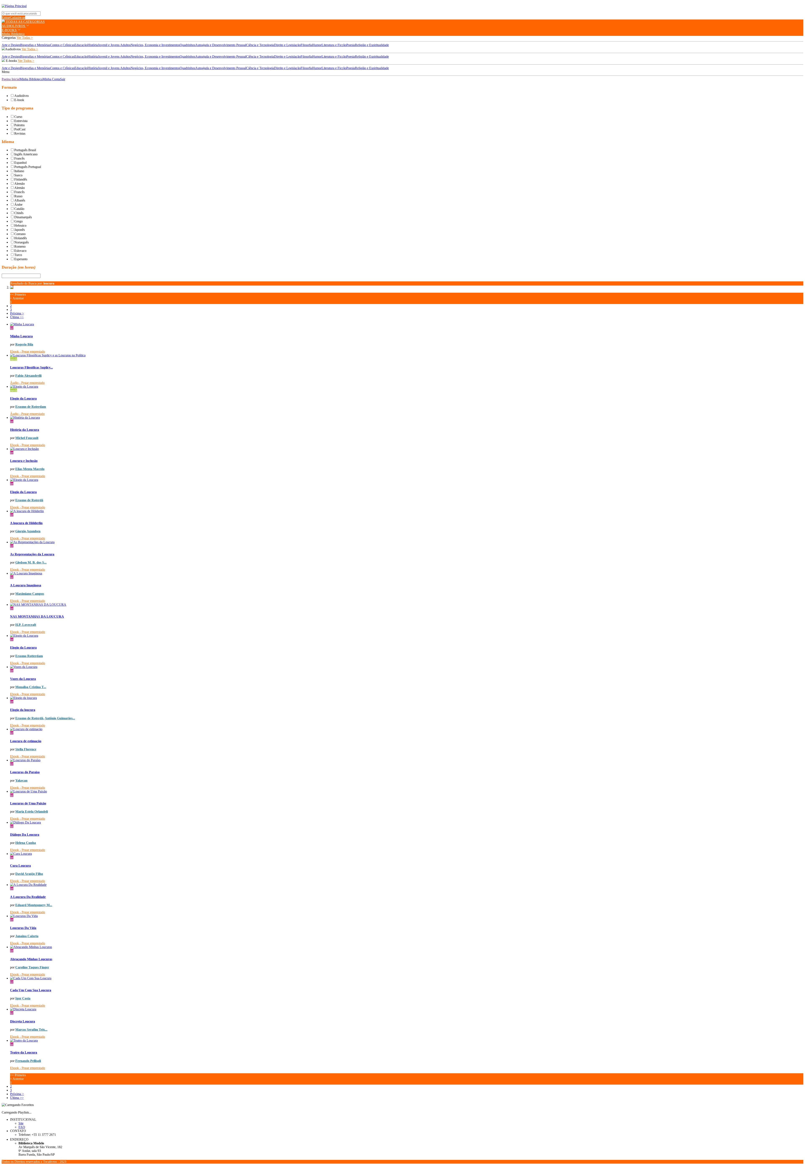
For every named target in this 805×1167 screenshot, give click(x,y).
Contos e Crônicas (62, 45)
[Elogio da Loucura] (406, 387)
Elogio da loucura (22, 710)
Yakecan (21, 780)
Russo (18, 196)
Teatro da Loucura (23, 1052)
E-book (19, 100)
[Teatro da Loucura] (406, 1040)
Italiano (19, 171)
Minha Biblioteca (13, 34)
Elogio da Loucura (23, 398)
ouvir (13, 359)
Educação (80, 45)
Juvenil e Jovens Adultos (114, 45)
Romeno (20, 246)
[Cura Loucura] (406, 854)
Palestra (19, 125)
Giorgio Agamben (27, 531)
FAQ (21, 1127)
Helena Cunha (25, 843)
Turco (18, 255)
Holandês (20, 238)
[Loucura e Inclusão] (406, 449)
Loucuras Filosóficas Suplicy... (31, 367)
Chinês (18, 213)
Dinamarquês (23, 217)
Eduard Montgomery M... (33, 905)
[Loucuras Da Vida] (406, 916)
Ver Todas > (25, 37)
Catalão (19, 209)
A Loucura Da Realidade (28, 897)
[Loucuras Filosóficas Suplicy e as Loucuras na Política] (406, 355)
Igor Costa (22, 998)
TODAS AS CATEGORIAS (25, 21)
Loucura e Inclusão (24, 461)
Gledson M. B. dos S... (31, 562)
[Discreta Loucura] (406, 1009)
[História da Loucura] (406, 418)
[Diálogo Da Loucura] (406, 822)
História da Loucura (24, 429)
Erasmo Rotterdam (29, 656)
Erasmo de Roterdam (30, 406)
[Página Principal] (14, 6)
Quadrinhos (187, 45)
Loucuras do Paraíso (25, 772)
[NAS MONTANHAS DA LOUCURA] (406, 605)
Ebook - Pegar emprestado (27, 351)
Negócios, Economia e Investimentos (155, 45)
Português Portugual (27, 167)
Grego (18, 221)
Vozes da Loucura (23, 679)
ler (11, 328)
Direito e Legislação (287, 45)
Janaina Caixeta (26, 936)
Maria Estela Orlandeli (31, 811)
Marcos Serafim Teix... (31, 1029)
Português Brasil (25, 150)
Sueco (18, 175)
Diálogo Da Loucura (24, 834)
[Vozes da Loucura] (406, 667)
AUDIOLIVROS (14, 26)
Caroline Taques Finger (32, 967)
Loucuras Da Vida (23, 928)
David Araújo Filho (29, 874)
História (92, 45)
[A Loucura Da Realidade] (406, 885)
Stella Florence (25, 749)
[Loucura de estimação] (406, 729)
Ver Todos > (30, 49)
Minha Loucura (21, 336)
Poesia (350, 45)
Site (20, 1123)
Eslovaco (20, 250)
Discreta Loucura (22, 1021)
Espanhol (20, 162)
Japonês (19, 229)
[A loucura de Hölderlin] (406, 511)
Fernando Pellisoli (28, 1061)
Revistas (19, 133)
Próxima (17, 313)
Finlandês (20, 179)
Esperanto (20, 259)
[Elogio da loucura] (406, 698)
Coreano (20, 234)
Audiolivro (21, 95)
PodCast (19, 129)
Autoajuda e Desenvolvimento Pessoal (220, 45)
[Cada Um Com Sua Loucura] (406, 978)
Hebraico (20, 225)
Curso (18, 116)
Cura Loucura (20, 865)
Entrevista (20, 121)
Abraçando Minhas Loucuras (31, 959)
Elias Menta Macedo (29, 469)
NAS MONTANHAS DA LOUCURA (37, 616)
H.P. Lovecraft (25, 624)
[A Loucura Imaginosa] (406, 573)
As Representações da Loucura (32, 554)
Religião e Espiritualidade (372, 45)
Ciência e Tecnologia (260, 45)
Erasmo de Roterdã (29, 500)
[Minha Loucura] (406, 324)
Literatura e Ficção (334, 45)
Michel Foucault (26, 438)
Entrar (6, 17)
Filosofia (306, 45)
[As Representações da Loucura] (406, 542)
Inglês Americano (26, 154)
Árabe (18, 204)
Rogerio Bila (24, 344)
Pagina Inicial (11, 79)
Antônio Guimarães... (60, 718)
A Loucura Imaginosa (25, 585)
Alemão (19, 183)
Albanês (19, 200)
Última (17, 317)
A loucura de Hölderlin (26, 523)
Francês (19, 158)
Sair (62, 79)
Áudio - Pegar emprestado (27, 383)
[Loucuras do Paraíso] (406, 760)
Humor (317, 45)
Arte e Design (11, 45)
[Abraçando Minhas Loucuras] (406, 947)
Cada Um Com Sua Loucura (30, 990)
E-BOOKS (9, 30)
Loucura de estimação (25, 741)
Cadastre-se (17, 17)
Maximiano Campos (29, 593)
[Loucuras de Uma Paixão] (406, 791)
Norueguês (21, 242)
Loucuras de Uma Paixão (28, 803)
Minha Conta (51, 79)
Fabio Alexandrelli (28, 375)
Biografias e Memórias (35, 45)
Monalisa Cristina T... (30, 687)
